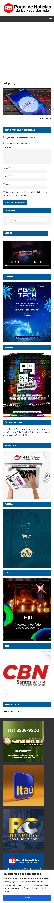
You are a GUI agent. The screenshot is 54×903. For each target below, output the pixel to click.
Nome (6, 168)
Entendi (27, 897)
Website (6, 184)
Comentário (8, 147)
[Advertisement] (27, 53)
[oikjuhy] (27, 113)
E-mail (6, 176)
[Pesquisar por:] (27, 220)
